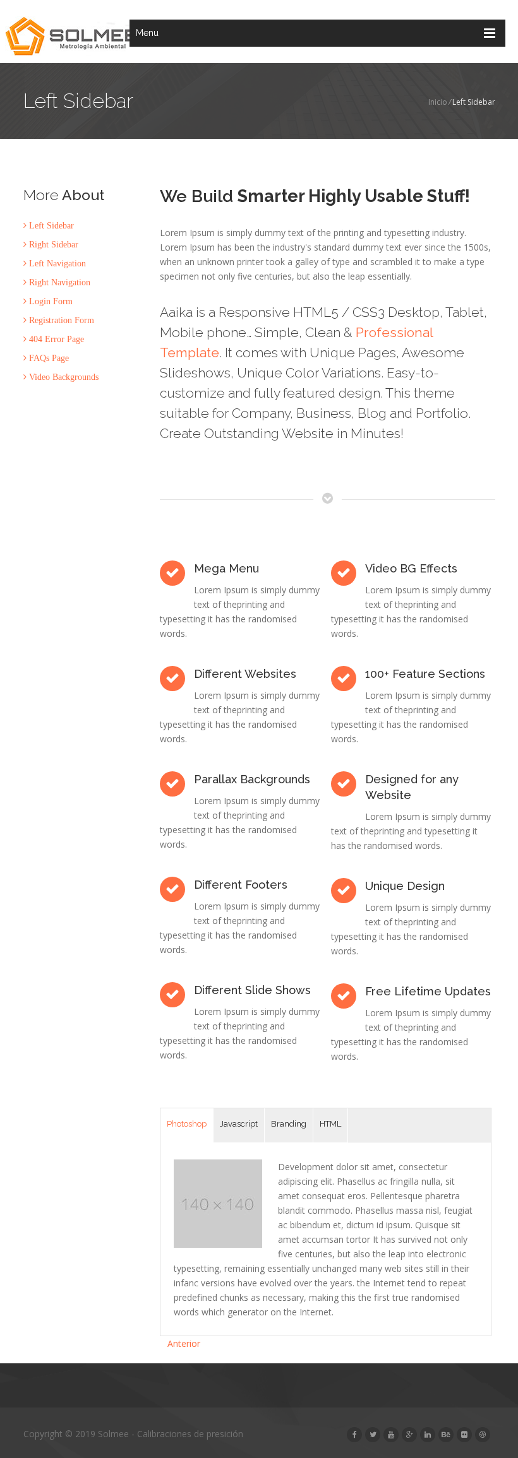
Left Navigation (56, 263)
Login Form (50, 301)
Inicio (437, 102)
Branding (288, 1124)
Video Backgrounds (63, 376)
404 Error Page (55, 339)
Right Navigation (58, 282)
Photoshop (187, 1124)
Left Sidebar (50, 225)
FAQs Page (48, 357)
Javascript (239, 1124)
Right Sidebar (52, 244)
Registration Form (60, 320)
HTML (330, 1124)
